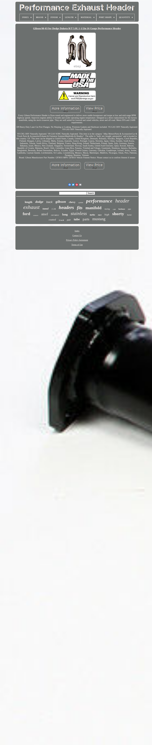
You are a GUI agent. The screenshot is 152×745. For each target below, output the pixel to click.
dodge (39, 202)
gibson (61, 202)
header (122, 201)
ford (26, 214)
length (28, 202)
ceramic (55, 215)
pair (69, 220)
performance (99, 201)
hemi (129, 215)
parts (86, 219)
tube (77, 219)
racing (107, 209)
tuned (46, 208)
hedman (121, 209)
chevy (72, 202)
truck (61, 220)
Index (77, 231)
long (65, 214)
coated (52, 219)
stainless (79, 213)
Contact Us (77, 235)
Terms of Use (77, 245)
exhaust (31, 207)
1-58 (114, 209)
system (80, 202)
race (100, 215)
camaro (35, 215)
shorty (118, 213)
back (49, 202)
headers (66, 207)
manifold (94, 207)
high (106, 214)
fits (80, 207)
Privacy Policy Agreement (77, 240)
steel (44, 214)
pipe (129, 209)
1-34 (54, 209)
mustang (98, 219)
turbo (92, 214)
